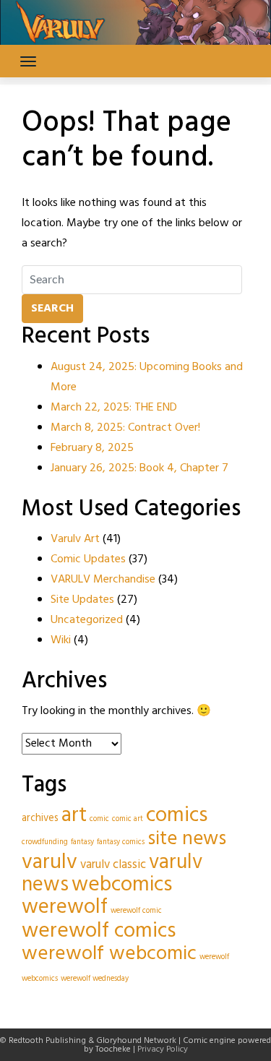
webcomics (122, 885)
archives (40, 818)
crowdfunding (45, 842)
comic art (127, 819)
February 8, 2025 (92, 448)
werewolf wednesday (95, 979)
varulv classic (113, 865)
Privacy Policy (162, 1049)
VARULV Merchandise (103, 579)
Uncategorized (87, 620)
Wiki (61, 640)
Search (52, 308)
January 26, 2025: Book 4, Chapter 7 (139, 468)
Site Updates (82, 599)
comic (99, 819)
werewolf (65, 907)
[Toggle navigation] (28, 61)
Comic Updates (88, 559)
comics (176, 816)
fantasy (82, 842)
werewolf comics (99, 931)
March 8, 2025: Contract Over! (125, 427)
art (74, 816)
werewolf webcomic (109, 954)
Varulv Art (75, 539)
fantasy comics (121, 842)
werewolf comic (136, 911)
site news (186, 839)
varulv (49, 863)
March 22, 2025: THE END (114, 407)
